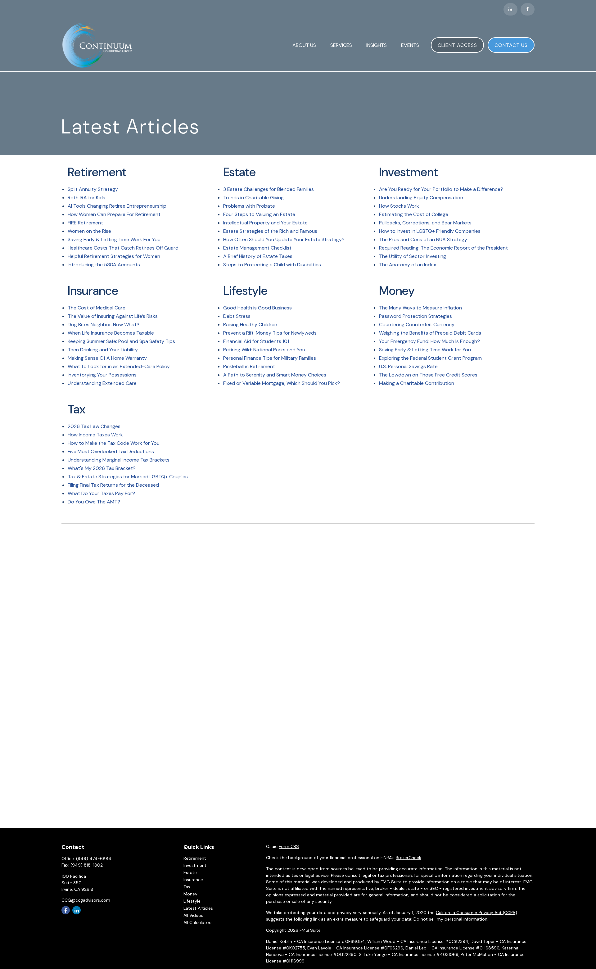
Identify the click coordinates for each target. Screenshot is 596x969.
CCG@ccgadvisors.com (85, 900)
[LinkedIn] (510, 9)
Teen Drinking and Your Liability (103, 349)
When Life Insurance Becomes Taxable (111, 333)
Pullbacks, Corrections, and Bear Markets (425, 222)
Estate (190, 872)
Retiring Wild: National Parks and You (264, 349)
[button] (304, 45)
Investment (194, 865)
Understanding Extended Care (102, 383)
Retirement (194, 858)
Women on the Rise (89, 231)
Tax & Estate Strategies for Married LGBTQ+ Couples (128, 476)
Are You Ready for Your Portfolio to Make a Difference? (441, 189)
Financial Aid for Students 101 (256, 341)
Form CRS (289, 846)
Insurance (193, 879)
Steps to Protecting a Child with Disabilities (272, 264)
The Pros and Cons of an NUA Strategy (423, 239)
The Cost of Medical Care (96, 307)
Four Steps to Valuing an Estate (259, 214)
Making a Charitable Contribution (416, 383)
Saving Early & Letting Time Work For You (114, 239)
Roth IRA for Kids (86, 197)
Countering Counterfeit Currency (416, 324)
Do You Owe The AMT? (94, 501)
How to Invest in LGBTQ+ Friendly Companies (430, 231)
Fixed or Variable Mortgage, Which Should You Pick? (281, 383)
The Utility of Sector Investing (412, 256)
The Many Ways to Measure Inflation (420, 307)
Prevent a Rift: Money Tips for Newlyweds (270, 333)
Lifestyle (192, 901)
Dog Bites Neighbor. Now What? (103, 324)
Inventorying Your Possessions (102, 375)
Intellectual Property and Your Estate (265, 222)
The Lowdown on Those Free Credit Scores (428, 375)
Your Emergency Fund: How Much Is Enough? (429, 341)
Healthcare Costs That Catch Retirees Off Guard (123, 248)
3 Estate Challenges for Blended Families (268, 189)
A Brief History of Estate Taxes (257, 256)
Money (190, 894)
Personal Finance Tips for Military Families (269, 358)
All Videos (193, 915)
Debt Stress (237, 316)
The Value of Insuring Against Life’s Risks (113, 316)
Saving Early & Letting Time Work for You (425, 349)
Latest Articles (198, 908)
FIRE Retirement (85, 222)
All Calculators (198, 922)
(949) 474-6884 (93, 858)
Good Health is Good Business (257, 307)
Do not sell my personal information (450, 919)
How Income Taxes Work (95, 434)
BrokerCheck (408, 857)
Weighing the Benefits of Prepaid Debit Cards (430, 333)
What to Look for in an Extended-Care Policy (119, 366)
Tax (186, 887)
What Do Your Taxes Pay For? (101, 493)
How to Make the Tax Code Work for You (114, 443)
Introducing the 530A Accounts (104, 264)
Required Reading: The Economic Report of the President (443, 248)
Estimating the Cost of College (413, 214)
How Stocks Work (399, 206)
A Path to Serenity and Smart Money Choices (274, 375)
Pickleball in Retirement (249, 366)
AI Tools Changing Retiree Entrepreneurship (117, 206)
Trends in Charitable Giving (253, 197)
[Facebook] (528, 9)
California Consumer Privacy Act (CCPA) (476, 912)
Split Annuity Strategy (93, 189)
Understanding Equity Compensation (421, 197)
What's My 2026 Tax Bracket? (102, 468)
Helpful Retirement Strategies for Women (114, 256)
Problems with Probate (249, 206)
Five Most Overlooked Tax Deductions (111, 451)
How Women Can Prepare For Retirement (114, 214)
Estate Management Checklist (257, 248)
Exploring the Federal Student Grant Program (430, 358)
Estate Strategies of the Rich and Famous (270, 231)
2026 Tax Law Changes (94, 426)
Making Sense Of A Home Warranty (107, 358)
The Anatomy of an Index (407, 264)
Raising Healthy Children (250, 324)
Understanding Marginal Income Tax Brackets (118, 460)
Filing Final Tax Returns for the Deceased (113, 485)
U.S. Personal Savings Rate (408, 366)
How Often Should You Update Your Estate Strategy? (284, 239)
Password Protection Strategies (415, 316)
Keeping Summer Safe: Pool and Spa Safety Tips (121, 341)
